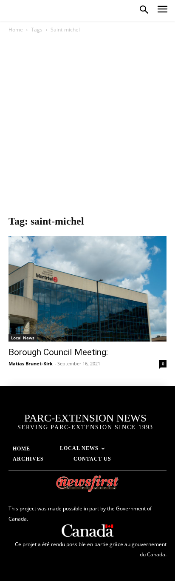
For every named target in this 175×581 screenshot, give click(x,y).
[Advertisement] (87, 126)
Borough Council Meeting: (58, 352)
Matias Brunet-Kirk (30, 363)
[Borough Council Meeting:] (87, 289)
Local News (22, 338)
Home (15, 29)
